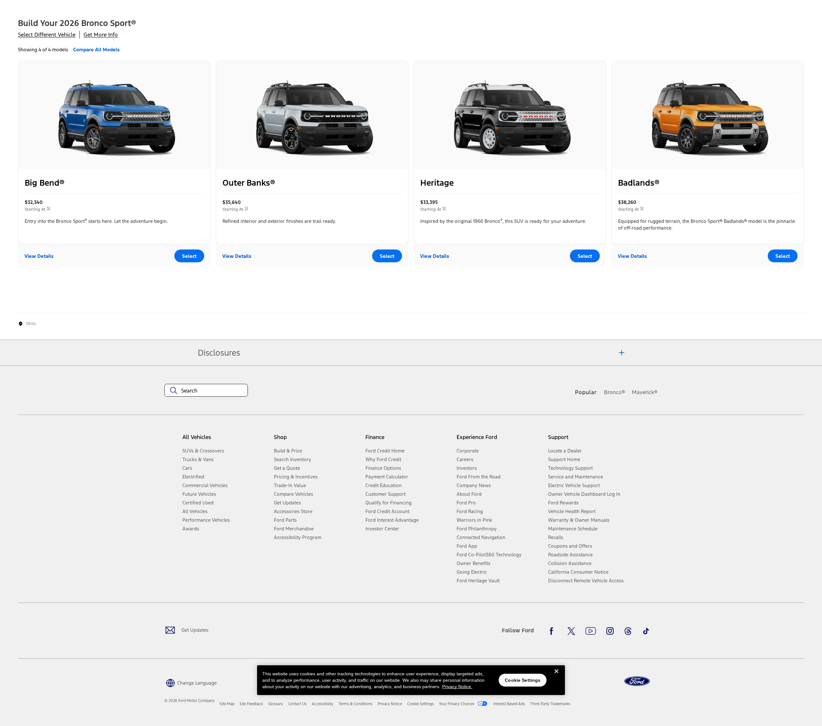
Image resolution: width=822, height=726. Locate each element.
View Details (39, 256)
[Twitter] (571, 631)
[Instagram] (610, 631)
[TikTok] (646, 631)
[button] (190, 682)
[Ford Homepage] (637, 681)
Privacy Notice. (457, 686)
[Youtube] (590, 631)
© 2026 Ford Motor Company (189, 700)
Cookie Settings (522, 680)
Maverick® (645, 392)
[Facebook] (553, 631)
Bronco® (614, 392)
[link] (227, 704)
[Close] (556, 676)
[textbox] (206, 390)
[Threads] (628, 631)
